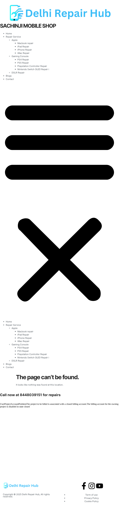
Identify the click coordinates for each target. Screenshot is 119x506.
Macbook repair (25, 43)
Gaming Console (20, 56)
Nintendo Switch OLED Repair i (33, 69)
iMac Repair (23, 53)
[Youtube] (99, 485)
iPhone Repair (24, 49)
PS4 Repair (23, 59)
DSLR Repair (18, 72)
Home (9, 33)
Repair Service (13, 36)
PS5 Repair (23, 62)
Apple (15, 40)
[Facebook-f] (84, 485)
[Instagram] (91, 485)
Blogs (9, 75)
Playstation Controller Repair (32, 66)
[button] (59, 200)
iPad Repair (23, 46)
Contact (10, 79)
